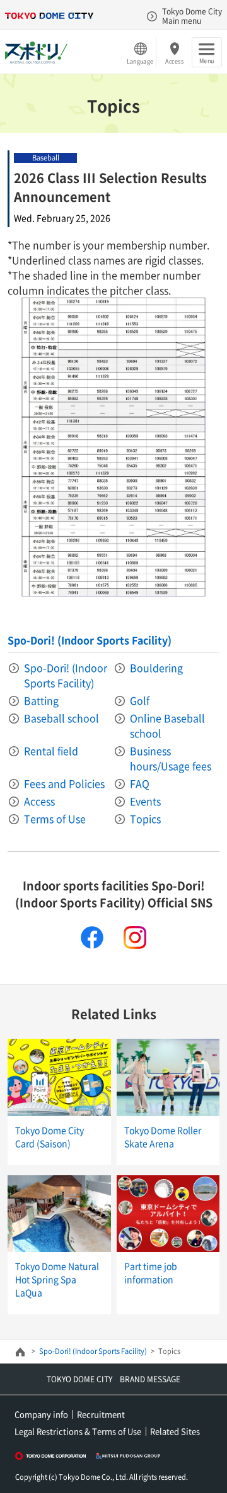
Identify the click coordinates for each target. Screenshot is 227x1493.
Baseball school (61, 717)
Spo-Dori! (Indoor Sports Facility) (90, 639)
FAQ (139, 783)
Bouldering (156, 667)
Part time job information (150, 1272)
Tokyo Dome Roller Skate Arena (162, 1136)
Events (145, 800)
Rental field (51, 750)
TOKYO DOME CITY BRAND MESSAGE (113, 1379)
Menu (206, 60)
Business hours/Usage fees (170, 758)
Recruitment (101, 1414)
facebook (92, 937)
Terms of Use (55, 818)
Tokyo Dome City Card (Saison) (49, 1136)
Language (140, 61)
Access (174, 61)
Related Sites (175, 1431)
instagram (135, 937)
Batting (41, 700)
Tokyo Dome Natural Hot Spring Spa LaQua (57, 1279)
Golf (139, 700)
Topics (145, 818)
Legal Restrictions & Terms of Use (78, 1431)
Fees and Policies (64, 783)
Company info (41, 1414)
